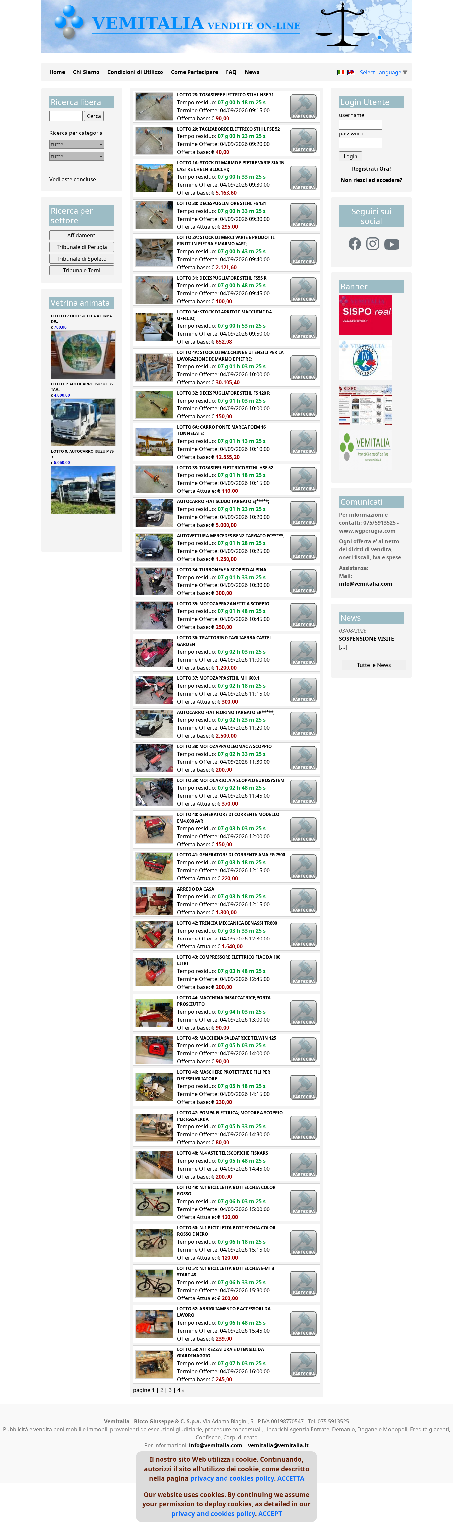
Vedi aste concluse (72, 179)
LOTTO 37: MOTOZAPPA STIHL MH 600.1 (218, 678)
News (252, 72)
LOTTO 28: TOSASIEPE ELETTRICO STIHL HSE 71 (225, 95)
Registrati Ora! (371, 168)
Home (57, 72)
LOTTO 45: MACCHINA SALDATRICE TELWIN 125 (226, 1038)
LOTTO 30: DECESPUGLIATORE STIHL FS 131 (221, 203)
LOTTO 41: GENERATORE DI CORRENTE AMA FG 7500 (231, 855)
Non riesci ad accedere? (371, 180)
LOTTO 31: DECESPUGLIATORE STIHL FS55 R (222, 278)
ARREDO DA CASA (195, 889)
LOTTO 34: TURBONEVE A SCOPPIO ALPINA (221, 570)
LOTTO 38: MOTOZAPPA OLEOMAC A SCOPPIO (224, 746)
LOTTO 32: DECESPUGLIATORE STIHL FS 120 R (223, 393)
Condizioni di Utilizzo (135, 72)
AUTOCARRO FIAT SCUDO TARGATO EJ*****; (223, 501)
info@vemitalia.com (365, 583)
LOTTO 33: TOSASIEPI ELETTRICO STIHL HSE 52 (225, 468)
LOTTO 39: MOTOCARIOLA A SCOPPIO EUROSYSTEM (230, 780)
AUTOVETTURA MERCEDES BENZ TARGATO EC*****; (231, 536)
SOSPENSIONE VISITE (366, 638)
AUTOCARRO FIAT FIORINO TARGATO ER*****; (226, 712)
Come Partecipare (194, 72)
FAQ (231, 72)
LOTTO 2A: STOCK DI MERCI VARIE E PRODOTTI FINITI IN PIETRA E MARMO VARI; (226, 240)
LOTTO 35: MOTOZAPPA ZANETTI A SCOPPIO (223, 604)
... (343, 646)
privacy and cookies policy (232, 1478)
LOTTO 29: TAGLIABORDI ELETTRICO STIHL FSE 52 (228, 129)
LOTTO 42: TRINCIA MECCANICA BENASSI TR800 (227, 923)
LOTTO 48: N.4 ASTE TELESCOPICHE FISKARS (222, 1153)
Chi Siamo (86, 72)
